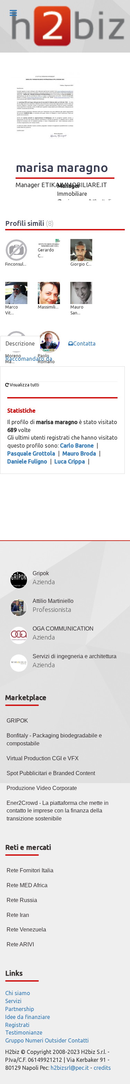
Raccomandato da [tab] (29, 359)
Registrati (17, 1025)
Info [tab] (51, 343)
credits (102, 1068)
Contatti (78, 1040)
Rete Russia (22, 900)
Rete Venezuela (26, 930)
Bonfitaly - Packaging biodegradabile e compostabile (54, 739)
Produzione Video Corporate (42, 788)
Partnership (19, 1009)
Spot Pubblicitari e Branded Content (51, 773)
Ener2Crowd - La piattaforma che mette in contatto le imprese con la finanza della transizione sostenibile (58, 811)
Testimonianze (23, 1032)
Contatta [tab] (84, 343)
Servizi (13, 1001)
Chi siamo (17, 993)
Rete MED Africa (27, 885)
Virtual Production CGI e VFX (43, 758)
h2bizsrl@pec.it (70, 1068)
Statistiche (21, 410)
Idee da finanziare (27, 1017)
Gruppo (14, 1040)
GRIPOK (17, 721)
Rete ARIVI (20, 944)
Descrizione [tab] (20, 343)
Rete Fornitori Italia (30, 870)
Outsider (56, 1040)
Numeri (34, 1040)
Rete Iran (18, 915)
